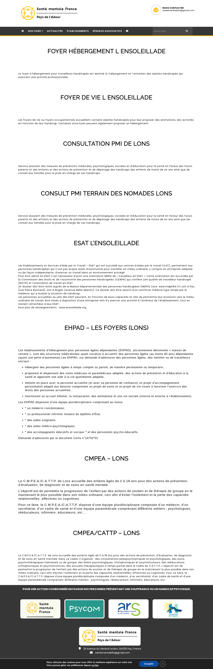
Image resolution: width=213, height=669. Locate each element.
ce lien (95, 665)
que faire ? (35, 31)
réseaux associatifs (107, 31)
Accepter (148, 663)
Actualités (55, 31)
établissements (78, 31)
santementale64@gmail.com (178, 10)
